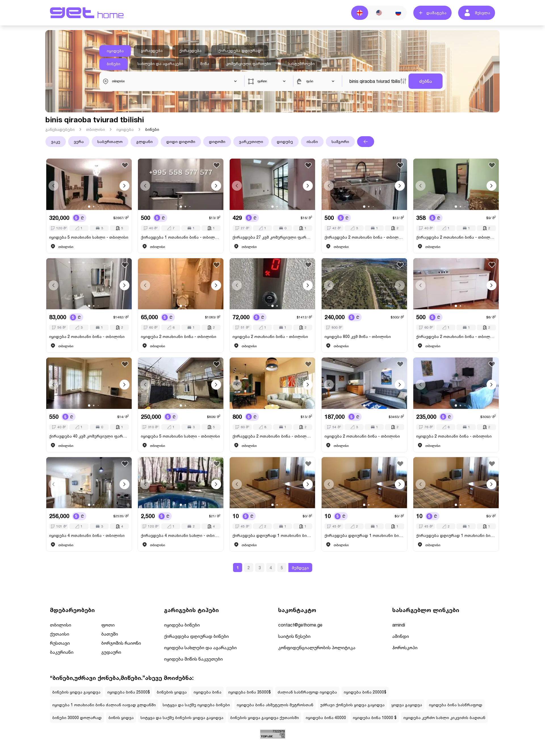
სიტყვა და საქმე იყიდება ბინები (196, 704)
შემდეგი (300, 567)
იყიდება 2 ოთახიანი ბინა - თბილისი (87, 336)
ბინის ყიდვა (121, 717)
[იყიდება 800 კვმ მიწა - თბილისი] (364, 284)
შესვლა (482, 12)
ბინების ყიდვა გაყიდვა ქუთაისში (264, 717)
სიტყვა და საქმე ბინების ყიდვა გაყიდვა (182, 717)
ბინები (113, 64)
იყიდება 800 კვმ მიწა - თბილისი (357, 336)
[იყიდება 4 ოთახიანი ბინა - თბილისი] (89, 482)
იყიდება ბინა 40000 (326, 717)
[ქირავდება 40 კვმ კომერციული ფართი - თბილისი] (89, 383)
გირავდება (152, 50)
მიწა (204, 63)
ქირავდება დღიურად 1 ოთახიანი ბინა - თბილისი (272, 535)
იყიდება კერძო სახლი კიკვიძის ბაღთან (444, 717)
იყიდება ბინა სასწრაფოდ (455, 704)
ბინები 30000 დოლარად (77, 717)
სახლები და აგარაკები (160, 63)
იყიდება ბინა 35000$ (249, 692)
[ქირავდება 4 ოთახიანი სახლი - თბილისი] (180, 482)
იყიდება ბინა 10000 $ (375, 717)
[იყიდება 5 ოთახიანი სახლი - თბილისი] (89, 184)
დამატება (436, 12)
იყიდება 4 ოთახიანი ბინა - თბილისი (87, 535)
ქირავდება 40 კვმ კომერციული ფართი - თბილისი (89, 436)
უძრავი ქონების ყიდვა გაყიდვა (352, 704)
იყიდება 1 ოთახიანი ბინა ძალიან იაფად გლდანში (104, 704)
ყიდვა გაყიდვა (406, 704)
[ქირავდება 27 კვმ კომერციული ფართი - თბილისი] (272, 184)
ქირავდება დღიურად (239, 50)
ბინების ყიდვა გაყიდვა (76, 692)
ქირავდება (190, 50)
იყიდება (115, 51)
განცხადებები (60, 129)
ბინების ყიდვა (172, 692)
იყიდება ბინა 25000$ (128, 692)
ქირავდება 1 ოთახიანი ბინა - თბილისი (181, 237)
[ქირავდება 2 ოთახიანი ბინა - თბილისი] (364, 184)
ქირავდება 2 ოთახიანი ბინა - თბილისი (364, 237)
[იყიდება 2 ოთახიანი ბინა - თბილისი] (89, 284)
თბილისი (95, 129)
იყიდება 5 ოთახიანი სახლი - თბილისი (88, 237)
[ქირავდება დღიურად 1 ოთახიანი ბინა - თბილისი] (272, 482)
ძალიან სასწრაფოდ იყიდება (307, 692)
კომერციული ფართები (248, 63)
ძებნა (425, 81)
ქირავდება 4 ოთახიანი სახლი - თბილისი (181, 535)
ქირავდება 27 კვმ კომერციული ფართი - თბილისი (272, 237)
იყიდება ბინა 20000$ (365, 692)
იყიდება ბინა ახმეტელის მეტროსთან (275, 704)
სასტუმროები (301, 63)
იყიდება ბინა (207, 692)
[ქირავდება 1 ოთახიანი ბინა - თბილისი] (180, 184)
